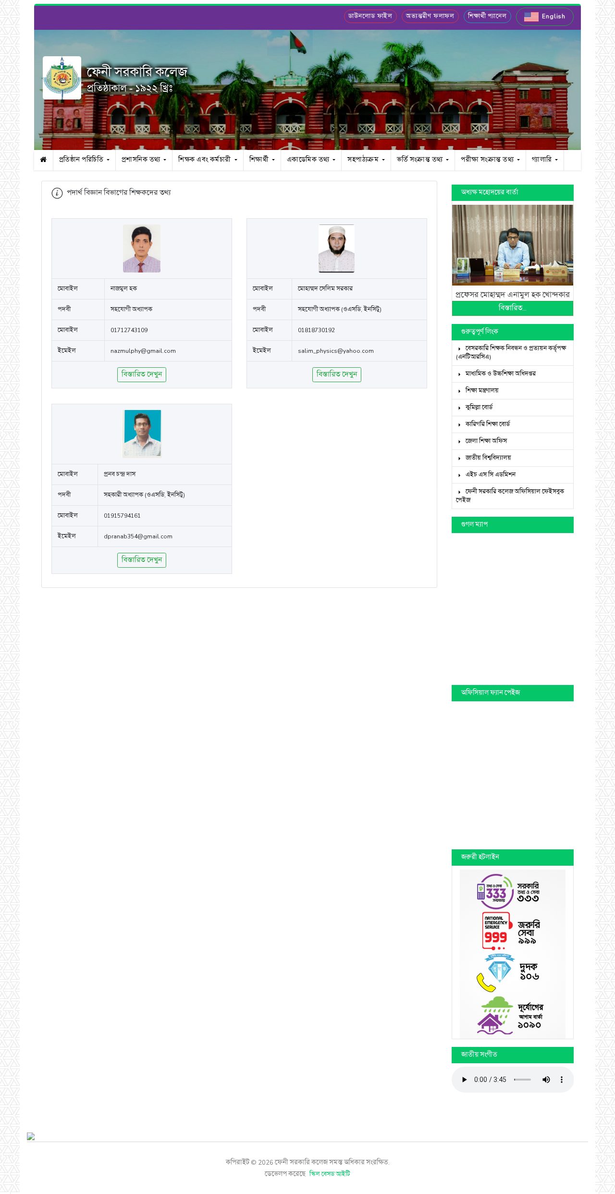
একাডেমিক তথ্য (309, 160)
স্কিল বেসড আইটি (329, 1174)
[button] (545, 17)
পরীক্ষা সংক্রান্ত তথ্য (488, 160)
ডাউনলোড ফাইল (370, 16)
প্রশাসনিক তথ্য (142, 160)
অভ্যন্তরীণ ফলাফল (430, 16)
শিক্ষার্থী (260, 160)
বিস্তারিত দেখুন (142, 374)
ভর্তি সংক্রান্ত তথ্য (420, 160)
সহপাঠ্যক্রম (364, 160)
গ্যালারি (543, 160)
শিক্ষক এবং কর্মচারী (205, 160)
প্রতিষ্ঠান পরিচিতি (82, 160)
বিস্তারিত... (513, 308)
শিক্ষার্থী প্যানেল (487, 16)
